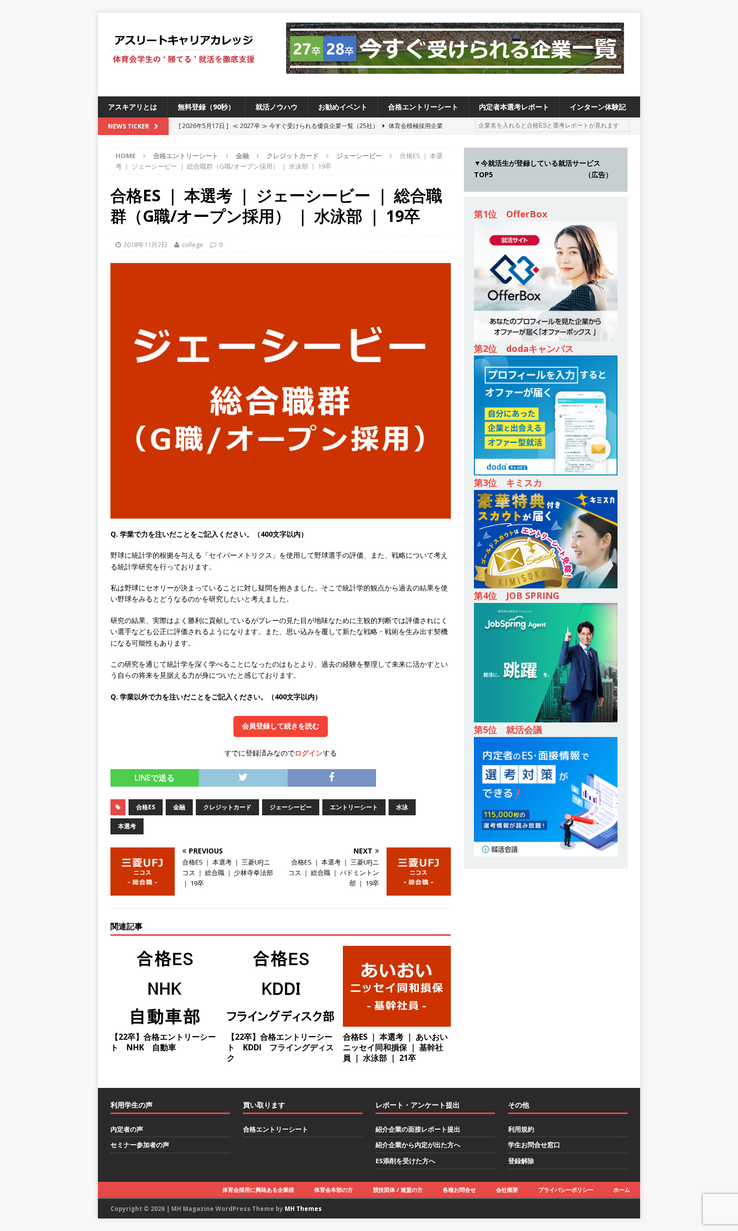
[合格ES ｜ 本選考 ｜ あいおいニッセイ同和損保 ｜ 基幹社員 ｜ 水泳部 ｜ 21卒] (397, 1021)
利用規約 (521, 1129)
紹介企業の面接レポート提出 (418, 1129)
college (192, 244)
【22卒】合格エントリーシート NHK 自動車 (163, 1042)
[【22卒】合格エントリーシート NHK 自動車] (164, 1021)
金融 (242, 155)
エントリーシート (354, 807)
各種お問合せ (459, 1189)
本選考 (127, 826)
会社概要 (507, 1189)
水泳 (402, 807)
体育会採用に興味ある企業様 (258, 1189)
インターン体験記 (598, 106)
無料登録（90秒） (206, 106)
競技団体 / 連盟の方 (398, 1189)
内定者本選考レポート (514, 106)
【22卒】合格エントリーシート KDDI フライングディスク (280, 1047)
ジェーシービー (291, 807)
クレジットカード (293, 155)
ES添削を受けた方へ (405, 1160)
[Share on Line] (383, 774)
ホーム (621, 1189)
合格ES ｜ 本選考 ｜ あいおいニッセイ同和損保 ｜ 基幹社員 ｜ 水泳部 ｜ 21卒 (395, 1047)
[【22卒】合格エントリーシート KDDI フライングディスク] (281, 1021)
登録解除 (521, 1160)
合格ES (145, 807)
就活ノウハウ (277, 106)
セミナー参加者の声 (139, 1144)
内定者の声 (126, 1129)
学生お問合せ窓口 (534, 1144)
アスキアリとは (132, 106)
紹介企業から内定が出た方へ (418, 1144)
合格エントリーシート (423, 106)
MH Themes (303, 1208)
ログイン (309, 753)
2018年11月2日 (146, 244)
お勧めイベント (342, 106)
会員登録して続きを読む (280, 726)
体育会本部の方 (333, 1189)
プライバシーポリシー (565, 1189)
